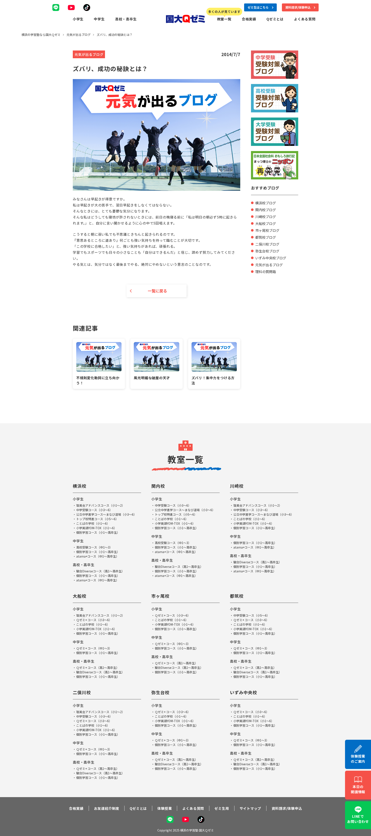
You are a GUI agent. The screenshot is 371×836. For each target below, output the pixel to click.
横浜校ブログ (265, 202)
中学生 (99, 18)
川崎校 (236, 486)
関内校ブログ (265, 209)
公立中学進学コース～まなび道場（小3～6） (106, 514)
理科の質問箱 (265, 271)
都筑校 (236, 596)
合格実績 (249, 18)
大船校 (79, 596)
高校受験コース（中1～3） (94, 547)
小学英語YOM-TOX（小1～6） (96, 528)
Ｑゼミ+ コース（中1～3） (94, 648)
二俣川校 (82, 692)
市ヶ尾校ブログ (267, 230)
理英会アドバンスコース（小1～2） (100, 505)
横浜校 (79, 486)
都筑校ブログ (265, 237)
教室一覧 (224, 18)
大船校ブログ (265, 223)
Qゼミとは (275, 18)
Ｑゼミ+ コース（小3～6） (94, 620)
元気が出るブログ (269, 264)
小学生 (78, 18)
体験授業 (164, 808)
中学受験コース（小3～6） (94, 510)
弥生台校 (160, 692)
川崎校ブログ (265, 216)
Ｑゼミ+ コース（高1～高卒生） (97, 667)
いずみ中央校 (243, 692)
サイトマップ (250, 808)
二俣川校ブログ (267, 244)
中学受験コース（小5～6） (251, 615)
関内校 (158, 486)
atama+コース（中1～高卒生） (97, 556)
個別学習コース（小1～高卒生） (98, 532)
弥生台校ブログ (267, 251)
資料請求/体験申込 (287, 808)
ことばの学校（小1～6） (93, 523)
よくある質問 (305, 18)
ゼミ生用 (221, 808)
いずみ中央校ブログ (270, 257)
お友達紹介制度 (106, 808)
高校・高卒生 (126, 18)
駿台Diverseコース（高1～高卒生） (100, 571)
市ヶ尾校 (160, 596)
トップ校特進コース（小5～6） (97, 519)
